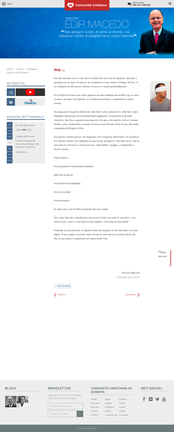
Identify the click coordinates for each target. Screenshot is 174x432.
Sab (9, 155)
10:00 (18, 130)
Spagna (108, 403)
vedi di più (21, 152)
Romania (95, 407)
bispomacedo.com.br (128, 276)
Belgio (108, 399)
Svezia (108, 411)
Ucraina (122, 411)
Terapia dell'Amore (25, 136)
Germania (95, 403)
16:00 (23, 130)
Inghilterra (109, 407)
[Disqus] (97, 337)
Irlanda (94, 399)
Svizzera (94, 411)
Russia (122, 407)
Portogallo (123, 415)
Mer (9, 137)
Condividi (65, 286)
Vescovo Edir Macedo (17, 72)
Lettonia (94, 415)
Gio (9, 143)
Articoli (20, 69)
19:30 (29, 130)
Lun (9, 125)
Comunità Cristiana (91, 5)
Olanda (122, 403)
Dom (10, 161)
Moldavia (123, 399)
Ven (9, 149)
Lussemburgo (111, 415)
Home (10, 69)
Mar (9, 131)
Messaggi (32, 69)
